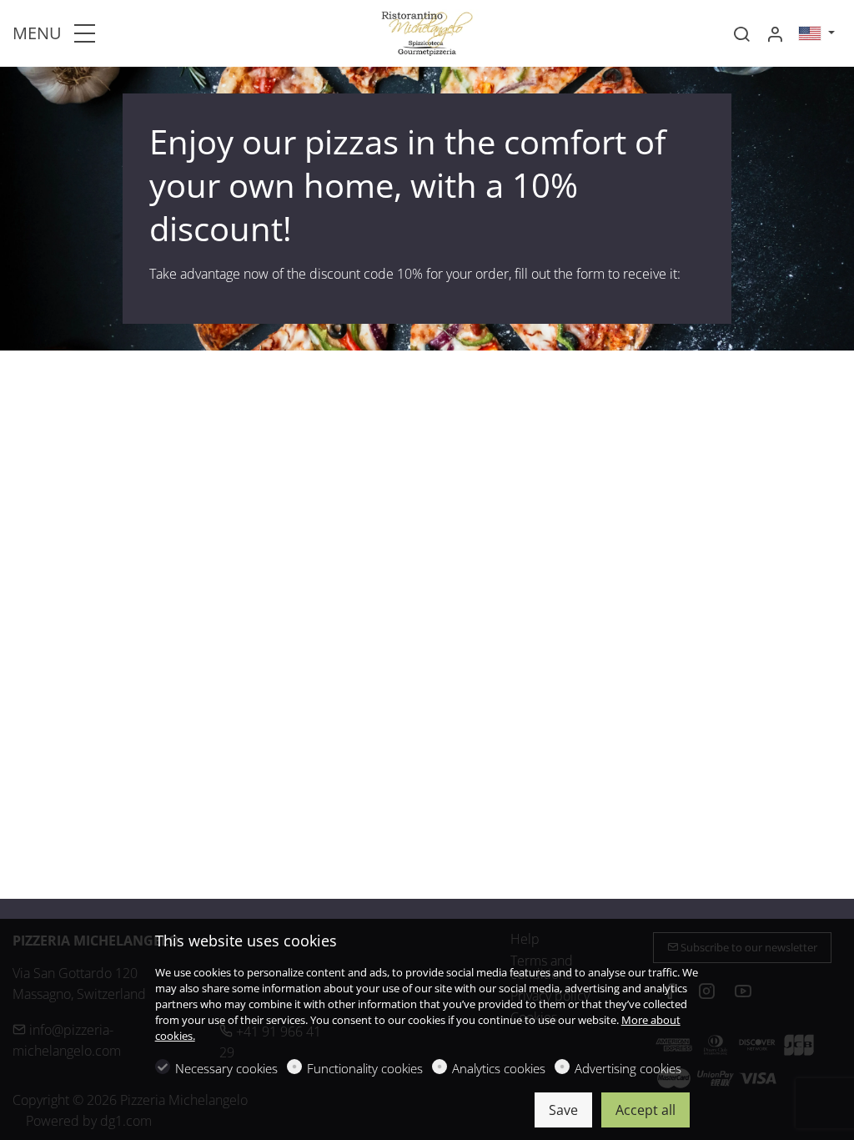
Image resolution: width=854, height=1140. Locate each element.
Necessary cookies (226, 1068)
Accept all (645, 1110)
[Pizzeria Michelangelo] (427, 32)
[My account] (774, 34)
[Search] (741, 34)
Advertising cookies (628, 1068)
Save (563, 1110)
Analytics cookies (498, 1068)
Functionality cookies (365, 1068)
